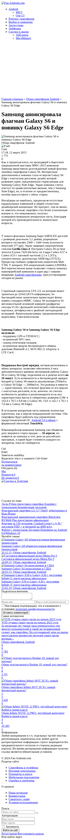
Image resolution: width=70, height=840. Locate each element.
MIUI (19, 12)
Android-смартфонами (28, 274)
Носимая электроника (22, 770)
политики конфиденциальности (35, 609)
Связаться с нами (19, 799)
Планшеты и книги (20, 774)
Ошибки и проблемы (21, 780)
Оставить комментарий (15, 612)
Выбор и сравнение (21, 22)
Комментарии (17, 795)
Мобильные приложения (24, 777)
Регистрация (9, 833)
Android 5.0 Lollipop (43, 420)
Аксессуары (16, 25)
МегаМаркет (23, 38)
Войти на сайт (10, 830)
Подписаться (11, 463)
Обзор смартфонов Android (42, 99)
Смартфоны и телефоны (23, 767)
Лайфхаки (15, 28)
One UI (20, 15)
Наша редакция (18, 792)
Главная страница (12, 99)
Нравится (8, 474)
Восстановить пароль (31, 833)
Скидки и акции (19, 31)
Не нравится (10, 477)
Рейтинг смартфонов (21, 18)
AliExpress (22, 34)
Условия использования (23, 802)
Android (13, 9)
